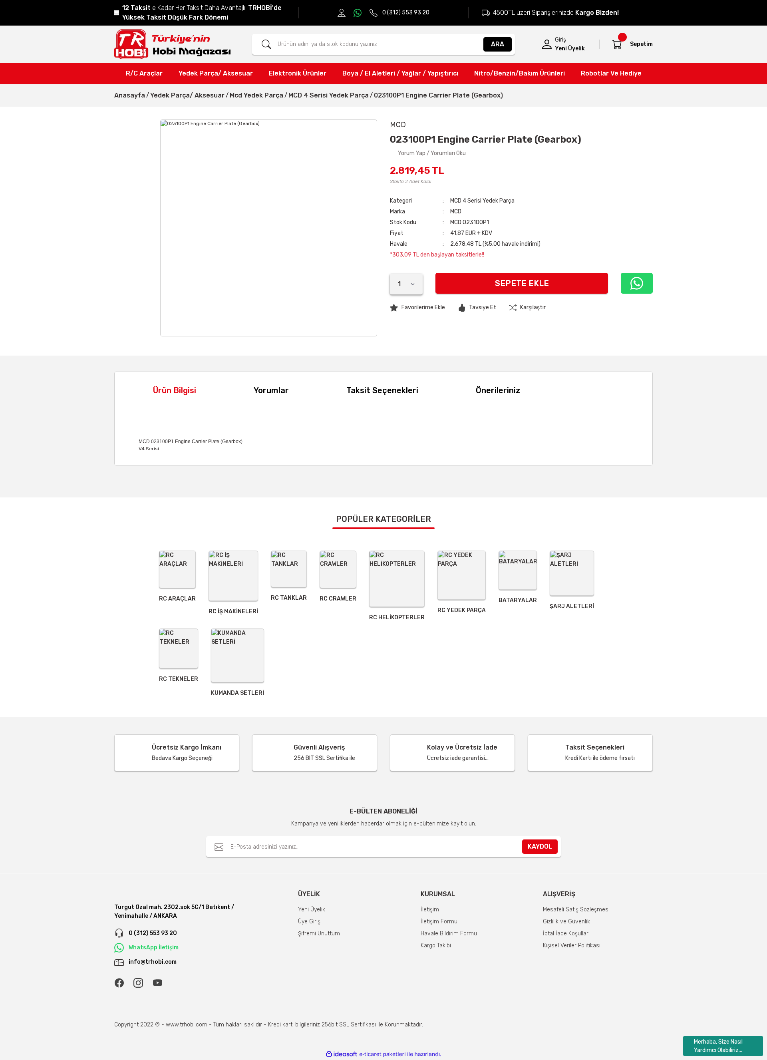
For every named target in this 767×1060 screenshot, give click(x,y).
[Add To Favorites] (417, 307)
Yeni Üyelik (570, 48)
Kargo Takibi (436, 945)
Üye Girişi (310, 921)
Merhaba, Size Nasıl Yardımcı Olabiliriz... (718, 1046)
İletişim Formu (439, 921)
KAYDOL (540, 846)
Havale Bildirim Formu (449, 933)
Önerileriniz (498, 390)
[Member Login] (547, 44)
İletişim (430, 909)
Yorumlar (271, 390)
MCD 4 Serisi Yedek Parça (482, 200)
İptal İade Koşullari (566, 933)
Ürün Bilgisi (174, 390)
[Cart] (617, 44)
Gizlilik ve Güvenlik (566, 921)
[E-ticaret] (382, 1054)
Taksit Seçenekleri (382, 390)
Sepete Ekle (522, 283)
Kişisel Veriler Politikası (571, 945)
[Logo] (172, 44)
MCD (455, 211)
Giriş (560, 39)
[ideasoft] (342, 1054)
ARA (497, 44)
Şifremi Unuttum (319, 933)
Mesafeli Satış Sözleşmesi (576, 909)
